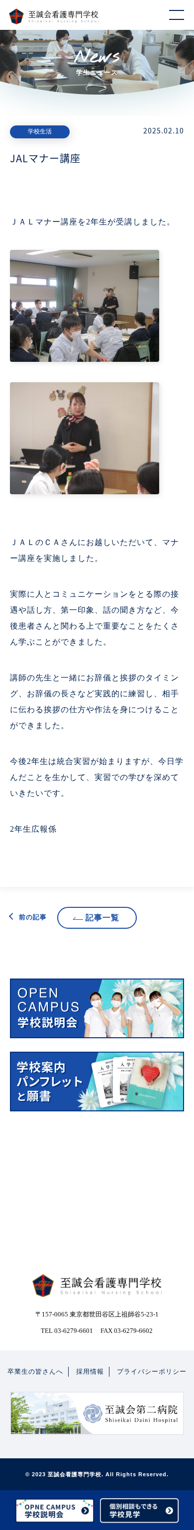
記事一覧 (102, 917)
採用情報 (90, 1371)
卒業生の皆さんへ (35, 1371)
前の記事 (33, 916)
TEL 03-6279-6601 (67, 1330)
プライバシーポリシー (152, 1371)
